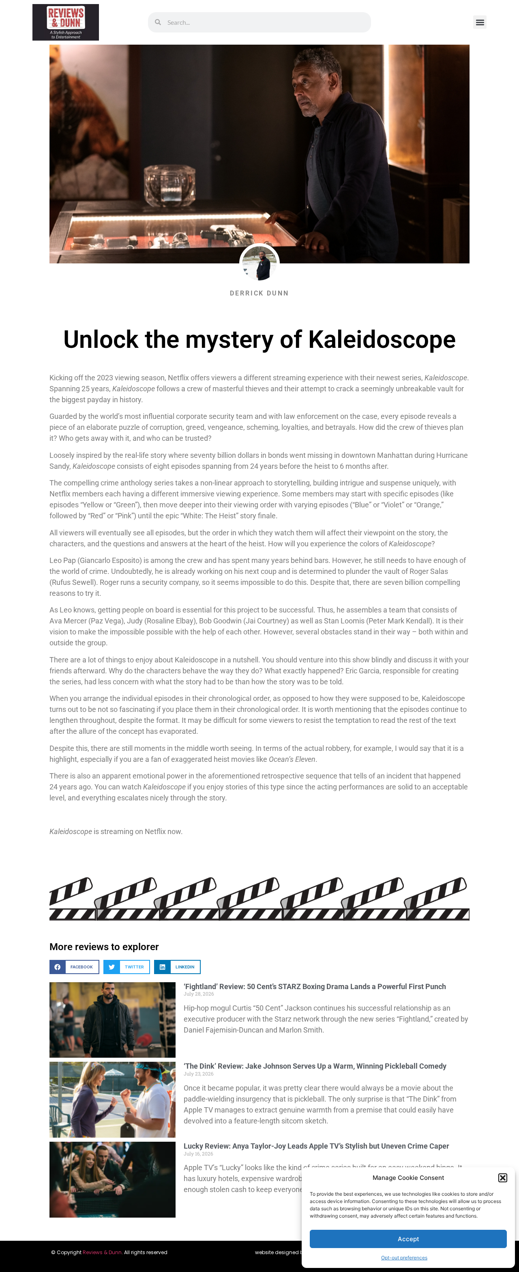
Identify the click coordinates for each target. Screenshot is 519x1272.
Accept (408, 1239)
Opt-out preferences (404, 1258)
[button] (503, 1178)
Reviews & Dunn (102, 1252)
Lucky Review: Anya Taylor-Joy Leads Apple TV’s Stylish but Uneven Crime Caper (316, 1146)
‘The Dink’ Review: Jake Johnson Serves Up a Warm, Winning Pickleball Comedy (315, 1066)
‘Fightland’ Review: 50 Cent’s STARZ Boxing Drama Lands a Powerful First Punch (315, 986)
